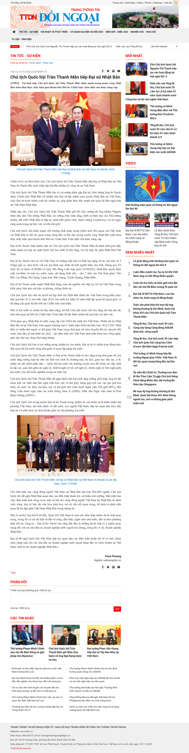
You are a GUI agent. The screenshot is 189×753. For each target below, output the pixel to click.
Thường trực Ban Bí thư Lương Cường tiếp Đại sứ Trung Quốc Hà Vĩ (37, 708)
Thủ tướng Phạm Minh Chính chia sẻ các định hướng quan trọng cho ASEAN (93, 670)
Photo (148, 2)
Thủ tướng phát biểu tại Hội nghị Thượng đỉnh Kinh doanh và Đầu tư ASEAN (93, 689)
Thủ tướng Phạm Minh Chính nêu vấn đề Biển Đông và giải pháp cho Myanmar (27, 652)
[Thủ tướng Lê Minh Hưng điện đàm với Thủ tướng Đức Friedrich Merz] (137, 111)
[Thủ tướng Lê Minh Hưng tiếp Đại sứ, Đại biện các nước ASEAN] (137, 148)
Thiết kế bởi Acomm (20, 748)
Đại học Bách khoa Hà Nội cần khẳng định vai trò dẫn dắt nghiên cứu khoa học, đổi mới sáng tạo (37, 680)
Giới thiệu (130, 2)
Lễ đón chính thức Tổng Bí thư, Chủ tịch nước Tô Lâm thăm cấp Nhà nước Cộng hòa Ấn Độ (166, 238)
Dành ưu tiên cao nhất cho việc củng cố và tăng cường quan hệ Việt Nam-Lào (94, 708)
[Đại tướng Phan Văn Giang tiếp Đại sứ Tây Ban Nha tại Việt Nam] (104, 635)
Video (140, 2)
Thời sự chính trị (18, 62)
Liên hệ (168, 2)
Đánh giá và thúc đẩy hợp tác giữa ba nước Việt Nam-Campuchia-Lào (36, 670)
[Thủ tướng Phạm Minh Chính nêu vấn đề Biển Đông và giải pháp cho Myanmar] (27, 635)
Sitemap (157, 2)
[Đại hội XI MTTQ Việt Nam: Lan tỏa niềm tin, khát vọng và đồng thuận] (138, 220)
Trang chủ (118, 2)
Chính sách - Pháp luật (41, 62)
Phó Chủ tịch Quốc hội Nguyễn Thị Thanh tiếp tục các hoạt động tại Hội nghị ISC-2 (48, 46)
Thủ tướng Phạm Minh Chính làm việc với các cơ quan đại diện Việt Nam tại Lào (37, 699)
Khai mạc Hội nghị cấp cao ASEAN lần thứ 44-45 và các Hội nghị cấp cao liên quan (94, 680)
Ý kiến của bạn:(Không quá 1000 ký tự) (30, 590)
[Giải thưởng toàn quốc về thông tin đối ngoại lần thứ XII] (152, 186)
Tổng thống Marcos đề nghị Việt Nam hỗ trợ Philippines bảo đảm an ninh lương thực (92, 699)
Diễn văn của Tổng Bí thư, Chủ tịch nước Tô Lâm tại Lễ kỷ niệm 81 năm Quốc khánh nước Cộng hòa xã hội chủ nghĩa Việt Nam (151, 91)
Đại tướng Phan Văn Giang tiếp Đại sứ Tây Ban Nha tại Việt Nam (103, 652)
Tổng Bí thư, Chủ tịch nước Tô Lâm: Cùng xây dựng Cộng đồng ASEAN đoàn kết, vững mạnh (153, 327)
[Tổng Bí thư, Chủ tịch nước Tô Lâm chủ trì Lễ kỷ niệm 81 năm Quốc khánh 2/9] (137, 129)
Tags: (13, 572)
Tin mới (15, 46)
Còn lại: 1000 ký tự (20, 608)
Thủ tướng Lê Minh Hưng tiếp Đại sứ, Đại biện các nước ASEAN (163, 148)
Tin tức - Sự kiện (25, 56)
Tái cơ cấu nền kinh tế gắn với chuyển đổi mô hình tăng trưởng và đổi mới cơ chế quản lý (35, 689)
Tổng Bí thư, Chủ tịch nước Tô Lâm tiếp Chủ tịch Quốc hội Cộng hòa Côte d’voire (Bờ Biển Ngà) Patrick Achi (155, 342)
